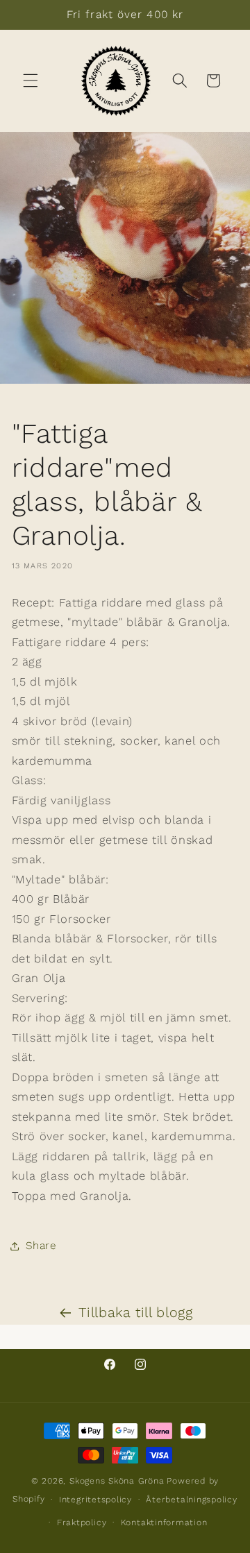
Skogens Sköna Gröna (117, 1481)
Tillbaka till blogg (135, 1313)
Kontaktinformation (164, 1522)
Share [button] (41, 1245)
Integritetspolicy (95, 1499)
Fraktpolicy (81, 1522)
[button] (30, 80)
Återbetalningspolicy (191, 1499)
